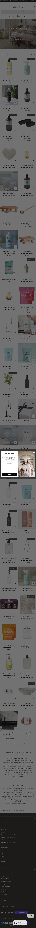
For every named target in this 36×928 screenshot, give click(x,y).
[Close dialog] (34, 452)
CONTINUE (9, 474)
